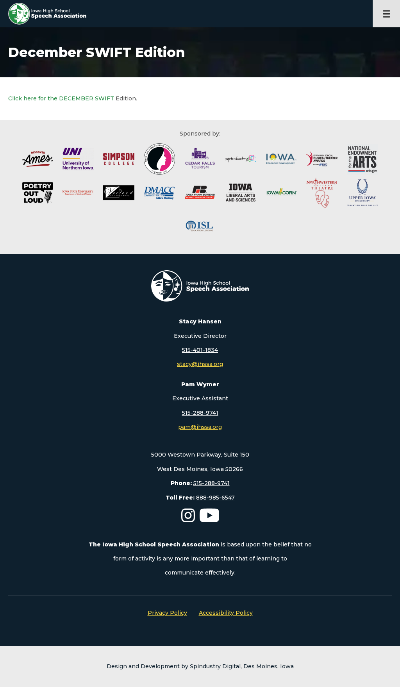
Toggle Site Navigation (386, 13)
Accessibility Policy (226, 612)
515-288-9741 (200, 412)
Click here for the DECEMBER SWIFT (62, 98)
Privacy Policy (167, 612)
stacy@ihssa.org (200, 364)
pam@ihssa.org (200, 426)
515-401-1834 (200, 349)
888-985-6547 (215, 497)
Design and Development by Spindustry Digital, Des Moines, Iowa (200, 666)
